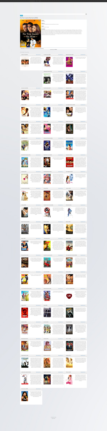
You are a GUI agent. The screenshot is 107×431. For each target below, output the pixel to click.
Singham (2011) (23, 305)
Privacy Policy (53, 418)
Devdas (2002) (46, 188)
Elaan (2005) (45, 305)
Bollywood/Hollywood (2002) (48, 138)
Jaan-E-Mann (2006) (69, 71)
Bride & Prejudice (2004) (69, 138)
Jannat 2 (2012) (68, 188)
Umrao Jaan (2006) (46, 104)
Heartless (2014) (23, 171)
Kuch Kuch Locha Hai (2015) (48, 255)
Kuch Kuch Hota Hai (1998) (25, 188)
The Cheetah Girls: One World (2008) (71, 255)
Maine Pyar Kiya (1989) (24, 121)
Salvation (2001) (68, 271)
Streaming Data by (52, 49)
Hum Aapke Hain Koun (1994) (70, 104)
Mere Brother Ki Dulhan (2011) (26, 154)
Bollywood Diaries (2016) (47, 288)
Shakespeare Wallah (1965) (48, 71)
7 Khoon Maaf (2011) (47, 238)
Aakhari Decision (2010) (69, 305)
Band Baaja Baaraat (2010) (47, 171)
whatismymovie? (32, 1)
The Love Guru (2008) (24, 388)
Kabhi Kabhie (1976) (24, 138)
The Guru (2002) (68, 372)
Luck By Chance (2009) (47, 54)
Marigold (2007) (68, 355)
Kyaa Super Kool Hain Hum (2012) (26, 288)
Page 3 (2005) (23, 238)
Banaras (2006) (68, 221)
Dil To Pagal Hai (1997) (69, 171)
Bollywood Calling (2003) (25, 271)
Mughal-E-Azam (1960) (69, 121)
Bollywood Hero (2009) (24, 255)
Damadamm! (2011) (69, 154)
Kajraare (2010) (68, 238)
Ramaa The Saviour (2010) (25, 221)
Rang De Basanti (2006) (24, 355)
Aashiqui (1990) (46, 121)
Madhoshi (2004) (23, 104)
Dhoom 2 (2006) (68, 338)
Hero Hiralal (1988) (46, 271)
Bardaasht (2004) (46, 221)
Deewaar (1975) (46, 338)
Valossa (52, 417)
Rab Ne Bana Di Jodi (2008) (48, 154)
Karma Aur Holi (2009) (24, 88)
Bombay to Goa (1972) (47, 355)
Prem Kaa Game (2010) (47, 88)
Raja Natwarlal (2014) (24, 338)
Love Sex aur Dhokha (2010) (70, 288)
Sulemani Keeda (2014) (47, 372)
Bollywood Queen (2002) (69, 54)
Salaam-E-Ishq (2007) (24, 54)
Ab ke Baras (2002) (69, 88)
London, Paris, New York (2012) (26, 372)
